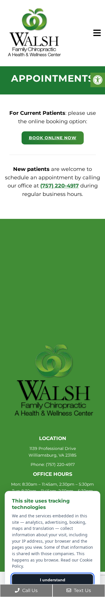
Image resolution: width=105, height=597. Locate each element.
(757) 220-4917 (59, 186)
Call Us (29, 590)
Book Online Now (52, 137)
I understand (52, 580)
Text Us (82, 590)
